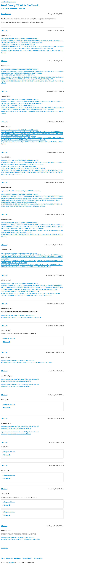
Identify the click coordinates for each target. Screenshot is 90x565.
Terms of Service (27, 558)
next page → (4, 548)
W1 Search (6, 342)
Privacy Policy (38, 558)
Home (2, 558)
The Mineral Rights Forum (8, 2)
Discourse (11, 562)
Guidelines (17, 558)
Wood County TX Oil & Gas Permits (20, 5)
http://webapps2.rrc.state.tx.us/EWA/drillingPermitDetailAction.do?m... (20, 191)
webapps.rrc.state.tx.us (9, 338)
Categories (9, 558)
